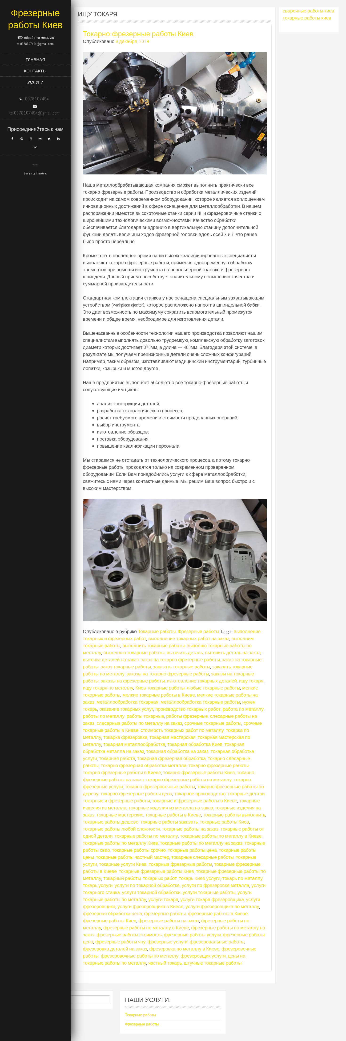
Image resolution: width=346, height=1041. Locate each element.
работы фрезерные (187, 716)
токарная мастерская (172, 737)
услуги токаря (163, 899)
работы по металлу (104, 716)
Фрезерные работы (198, 631)
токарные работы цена (192, 850)
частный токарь (165, 963)
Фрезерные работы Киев (35, 19)
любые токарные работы (213, 688)
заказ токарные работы (126, 667)
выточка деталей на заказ (111, 660)
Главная (35, 59)
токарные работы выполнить (234, 815)
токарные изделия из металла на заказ (171, 808)
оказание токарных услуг (126, 709)
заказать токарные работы (181, 667)
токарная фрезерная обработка (171, 758)
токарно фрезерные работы (219, 765)
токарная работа (117, 758)
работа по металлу (243, 709)
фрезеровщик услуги (203, 956)
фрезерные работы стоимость (129, 935)
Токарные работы (157, 631)
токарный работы (122, 878)
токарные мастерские (120, 815)
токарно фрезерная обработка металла (143, 765)
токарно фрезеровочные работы (160, 787)
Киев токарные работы (160, 688)
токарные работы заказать (169, 822)
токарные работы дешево (110, 822)
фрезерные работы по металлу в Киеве (146, 928)
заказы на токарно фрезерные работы (168, 674)
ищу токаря (251, 681)
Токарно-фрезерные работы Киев (138, 33)
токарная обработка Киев (194, 744)
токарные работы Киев (224, 822)
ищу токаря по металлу (108, 688)
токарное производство (199, 794)
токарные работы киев (307, 18)
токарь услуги (98, 885)
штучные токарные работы (212, 963)
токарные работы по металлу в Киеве (221, 836)
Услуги (35, 82)
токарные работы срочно (139, 850)
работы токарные (145, 716)
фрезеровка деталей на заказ (115, 949)
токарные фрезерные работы (180, 864)
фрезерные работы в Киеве (218, 914)
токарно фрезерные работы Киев (199, 772)
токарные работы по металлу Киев (120, 843)
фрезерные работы (165, 914)
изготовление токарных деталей (202, 681)
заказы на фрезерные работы (133, 681)
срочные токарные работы (212, 723)
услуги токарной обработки (151, 892)
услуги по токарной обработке (147, 885)
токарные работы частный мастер (132, 857)
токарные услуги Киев (123, 864)
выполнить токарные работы (153, 646)
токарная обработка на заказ (177, 751)
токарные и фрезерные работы (116, 801)
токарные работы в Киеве (173, 815)
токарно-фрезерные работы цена (136, 794)
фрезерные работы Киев (109, 921)
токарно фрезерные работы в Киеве (122, 772)
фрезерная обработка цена (112, 914)
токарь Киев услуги (199, 878)
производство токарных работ (188, 709)
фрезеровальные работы (217, 942)
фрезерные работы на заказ (168, 921)
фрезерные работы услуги (192, 935)
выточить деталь (185, 653)
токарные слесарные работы (202, 857)
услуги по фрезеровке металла (215, 885)
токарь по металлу (242, 878)
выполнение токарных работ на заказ (188, 638)
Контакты (35, 71)
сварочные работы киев (308, 11)
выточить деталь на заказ (232, 653)
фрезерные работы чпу (120, 942)
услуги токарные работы (209, 892)
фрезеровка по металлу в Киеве (184, 949)
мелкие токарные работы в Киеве (158, 695)
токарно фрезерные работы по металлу (189, 780)
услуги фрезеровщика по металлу (222, 906)
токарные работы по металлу (146, 836)
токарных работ (160, 878)
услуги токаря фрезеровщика (212, 899)
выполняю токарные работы (134, 653)
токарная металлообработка (134, 744)
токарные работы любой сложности (121, 829)
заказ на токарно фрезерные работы (180, 660)
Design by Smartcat (35, 173)
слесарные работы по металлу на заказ (139, 723)
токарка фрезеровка (125, 737)
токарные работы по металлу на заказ (201, 843)
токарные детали (246, 794)
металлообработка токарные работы (200, 702)
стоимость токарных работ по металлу (182, 730)
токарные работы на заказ (190, 829)
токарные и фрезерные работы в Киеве (194, 801)
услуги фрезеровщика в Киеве (150, 906)
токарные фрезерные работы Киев (156, 871)
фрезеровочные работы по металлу (139, 956)
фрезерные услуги (168, 942)
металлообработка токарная (127, 702)
